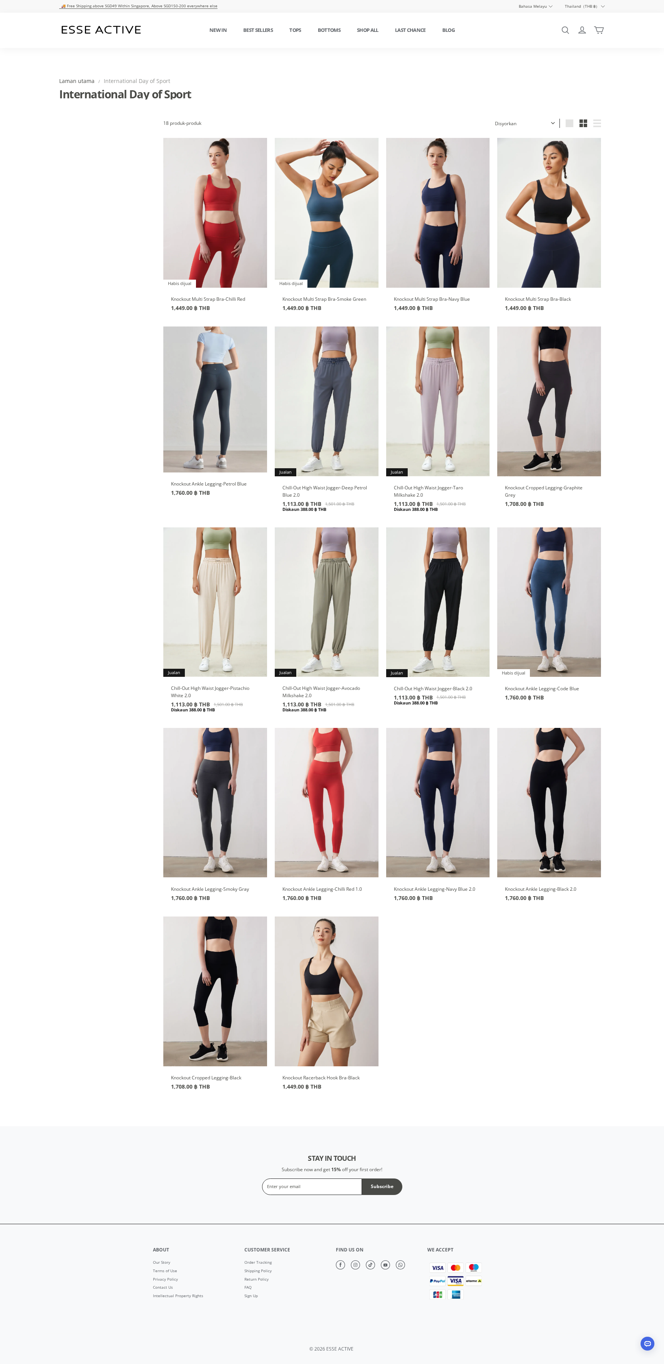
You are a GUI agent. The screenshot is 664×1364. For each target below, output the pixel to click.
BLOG (448, 30)
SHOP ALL (367, 30)
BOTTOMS (329, 30)
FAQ (248, 1287)
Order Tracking (258, 1262)
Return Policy (256, 1279)
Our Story (161, 1262)
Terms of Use (165, 1271)
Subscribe (382, 1186)
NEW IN (218, 30)
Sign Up (251, 1296)
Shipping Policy (258, 1271)
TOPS (295, 30)
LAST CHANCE (410, 30)
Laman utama (77, 81)
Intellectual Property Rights (178, 1296)
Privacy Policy (165, 1279)
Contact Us (163, 1287)
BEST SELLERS (258, 30)
